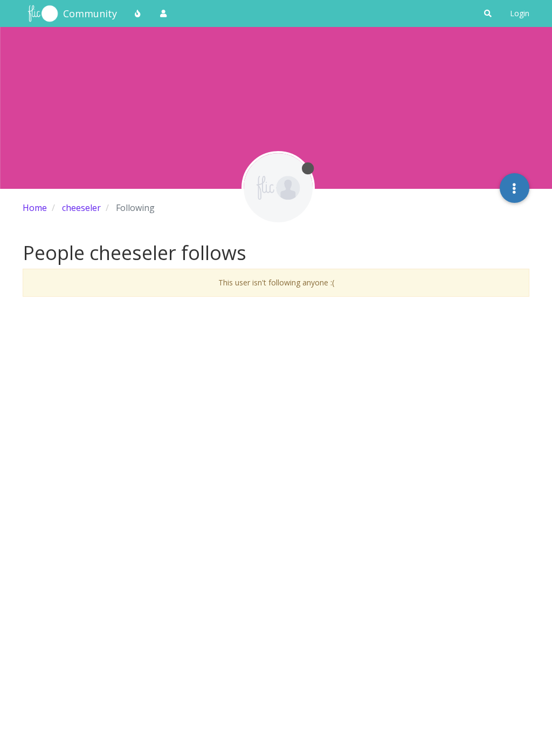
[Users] (163, 13)
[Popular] (138, 13)
